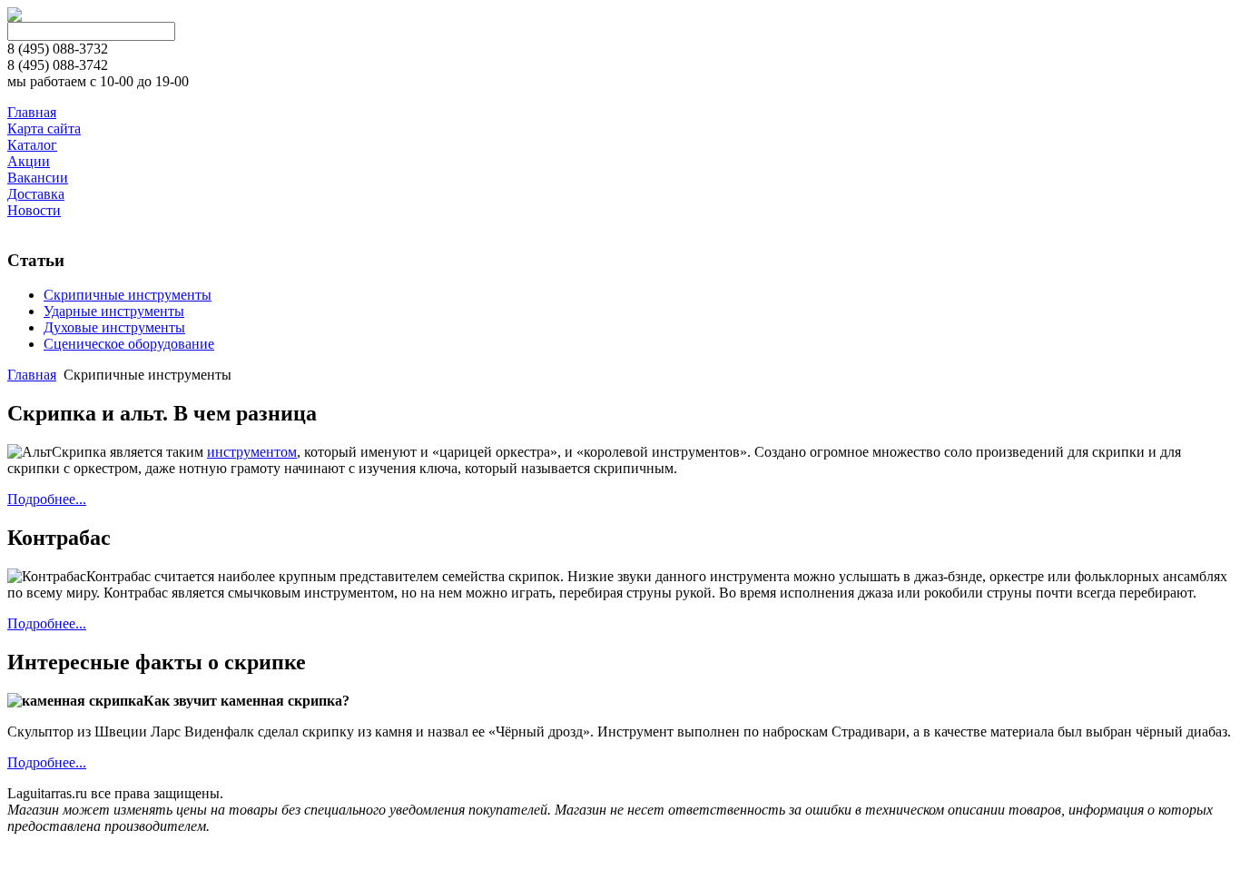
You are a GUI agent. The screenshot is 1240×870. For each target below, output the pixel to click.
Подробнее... (46, 499)
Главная (31, 374)
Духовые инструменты (114, 327)
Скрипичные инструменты (128, 294)
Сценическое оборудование (129, 343)
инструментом (252, 452)
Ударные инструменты (114, 311)
